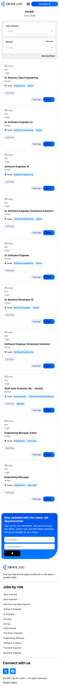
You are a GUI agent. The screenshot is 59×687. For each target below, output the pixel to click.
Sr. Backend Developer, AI (19, 299)
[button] (28, 4)
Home (26, 16)
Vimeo (7, 81)
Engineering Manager (16, 477)
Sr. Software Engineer (16, 255)
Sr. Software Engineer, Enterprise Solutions (28, 211)
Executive (32, 441)
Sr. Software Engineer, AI (18, 122)
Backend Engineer (22, 307)
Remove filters (48, 56)
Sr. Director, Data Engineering (21, 77)
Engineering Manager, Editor (20, 432)
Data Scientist (20, 396)
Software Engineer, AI (16, 166)
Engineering (19, 86)
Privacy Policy (10, 682)
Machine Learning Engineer (41, 396)
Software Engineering (23, 130)
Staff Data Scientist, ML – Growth (23, 388)
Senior (30, 86)
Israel (9, 86)
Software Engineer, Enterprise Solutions (27, 344)
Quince (7, 391)
